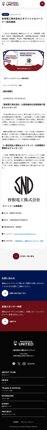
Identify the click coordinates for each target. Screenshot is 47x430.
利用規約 (15, 422)
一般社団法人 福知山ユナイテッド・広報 (28, 241)
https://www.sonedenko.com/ (25, 234)
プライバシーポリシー (27, 422)
